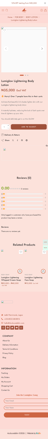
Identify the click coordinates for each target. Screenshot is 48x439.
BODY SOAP (5, 275)
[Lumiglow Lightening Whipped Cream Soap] (12, 260)
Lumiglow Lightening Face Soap (33, 278)
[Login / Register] (41, 10)
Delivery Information (10, 344)
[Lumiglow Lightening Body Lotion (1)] (24, 49)
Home (10, 17)
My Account (6, 381)
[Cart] (45, 10)
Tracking (4, 373)
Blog (4, 357)
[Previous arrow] (6, 48)
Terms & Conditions (10, 349)
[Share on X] (13, 140)
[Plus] (8, 125)
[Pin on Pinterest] (22, 140)
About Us (6, 340)
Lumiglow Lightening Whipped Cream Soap (11, 278)
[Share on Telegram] (27, 140)
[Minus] (8, 128)
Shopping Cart (7, 385)
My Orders (5, 377)
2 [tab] (25, 77)
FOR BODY (19, 17)
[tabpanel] (24, 50)
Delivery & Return (12, 134)
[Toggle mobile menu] (3, 10)
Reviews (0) (24, 177)
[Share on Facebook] (17, 140)
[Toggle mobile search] (6, 10)
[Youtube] (17, 328)
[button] (43, 271)
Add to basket (29, 127)
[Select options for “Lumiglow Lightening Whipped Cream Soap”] (20, 271)
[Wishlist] (5, 30)
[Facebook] (8, 328)
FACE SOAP (28, 275)
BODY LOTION (32, 17)
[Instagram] (3, 328)
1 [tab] (21, 77)
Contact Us (5, 390)
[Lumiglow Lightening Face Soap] (36, 260)
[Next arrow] (42, 48)
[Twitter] (12, 328)
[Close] (45, 3)
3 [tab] (27, 77)
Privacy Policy (8, 353)
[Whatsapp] (21, 328)
